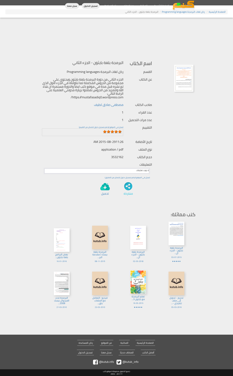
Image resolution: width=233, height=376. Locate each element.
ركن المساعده (86, 343)
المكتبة (143, 6)
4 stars (116, 131)
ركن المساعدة (110, 6)
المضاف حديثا (127, 352)
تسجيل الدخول (91, 6)
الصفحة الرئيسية (161, 6)
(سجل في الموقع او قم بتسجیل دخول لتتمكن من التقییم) (101, 127)
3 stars (112, 131)
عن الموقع (128, 6)
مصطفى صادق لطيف (108, 105)
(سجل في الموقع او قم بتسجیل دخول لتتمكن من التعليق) (127, 177)
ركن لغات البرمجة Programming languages (183, 12)
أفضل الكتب (148, 352)
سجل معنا (72, 6)
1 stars (105, 131)
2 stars (108, 131)
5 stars (120, 131)
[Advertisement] (116, 38)
